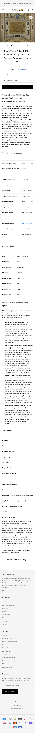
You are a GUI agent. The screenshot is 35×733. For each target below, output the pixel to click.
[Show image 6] (21, 45)
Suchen (4, 654)
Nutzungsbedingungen (9, 661)
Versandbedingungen (8, 657)
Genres (4, 621)
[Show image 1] (11, 45)
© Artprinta (17, 705)
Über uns (5, 664)
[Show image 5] (19, 45)
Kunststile (5, 608)
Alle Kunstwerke (7, 602)
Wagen (4, 635)
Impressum (5, 645)
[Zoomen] (31, 17)
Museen (4, 611)
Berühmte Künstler (8, 605)
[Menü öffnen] (3, 10)
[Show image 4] (17, 45)
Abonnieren (10, 691)
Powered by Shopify (17, 708)
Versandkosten (22, 69)
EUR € (16, 701)
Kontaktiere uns (7, 638)
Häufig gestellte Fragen (9, 641)
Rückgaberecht (7, 667)
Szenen (4, 624)
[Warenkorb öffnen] (32, 10)
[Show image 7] (23, 45)
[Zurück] (7, 45)
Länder (4, 618)
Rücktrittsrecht (6, 651)
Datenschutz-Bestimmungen (11, 648)
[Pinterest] (3, 591)
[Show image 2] (13, 45)
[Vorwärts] (27, 45)
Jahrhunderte (6, 614)
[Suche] (29, 10)
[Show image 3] (15, 45)
